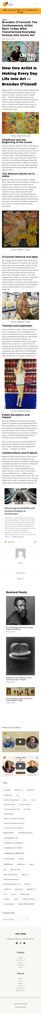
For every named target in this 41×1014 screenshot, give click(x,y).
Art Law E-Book (24, 804)
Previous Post (20, 573)
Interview (27, 884)
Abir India (7, 790)
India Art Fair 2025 (10, 874)
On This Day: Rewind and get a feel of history (19, 628)
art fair (25, 800)
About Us (20, 978)
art (17, 795)
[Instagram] (20, 943)
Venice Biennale (8, 904)
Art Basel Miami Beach (11, 800)
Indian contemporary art (11, 879)
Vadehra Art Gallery (28, 899)
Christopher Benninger (25, 833)
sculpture (7, 899)
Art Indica (20, 957)
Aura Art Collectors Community (14, 818)
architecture (8, 795)
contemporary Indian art (14, 853)
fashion (31, 864)
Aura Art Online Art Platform (13, 828)
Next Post (20, 579)
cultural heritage (9, 858)
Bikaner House (9, 832)
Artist (33, 800)
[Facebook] (17, 943)
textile (16, 899)
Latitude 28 (7, 889)
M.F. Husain (19, 889)
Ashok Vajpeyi (8, 814)
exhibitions (21, 864)
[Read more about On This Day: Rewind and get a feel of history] (20, 610)
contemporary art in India (13, 847)
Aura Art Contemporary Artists (14, 823)
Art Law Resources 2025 (12, 809)
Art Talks (20, 967)
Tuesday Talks (20, 965)
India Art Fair (15, 869)
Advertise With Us (20, 988)
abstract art (19, 790)
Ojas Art (14, 894)
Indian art (24, 874)
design (21, 858)
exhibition (8, 864)
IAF (5, 869)
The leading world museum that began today (19, 699)
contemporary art (11, 837)
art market (27, 809)
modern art (31, 889)
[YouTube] (24, 943)
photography (25, 894)
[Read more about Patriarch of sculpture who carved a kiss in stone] (20, 656)
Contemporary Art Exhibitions (13, 843)
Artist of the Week (9, 804)
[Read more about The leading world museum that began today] (20, 691)
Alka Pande (30, 790)
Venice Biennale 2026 (26, 904)
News (5, 894)
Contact (20, 981)
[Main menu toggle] (36, 4)
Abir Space (20, 986)
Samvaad (20, 962)
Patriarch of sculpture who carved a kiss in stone (19, 679)
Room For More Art (20, 960)
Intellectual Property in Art (11, 884)
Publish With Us (20, 990)
